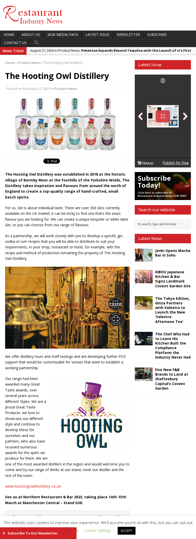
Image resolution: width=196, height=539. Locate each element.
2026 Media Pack (62, 34)
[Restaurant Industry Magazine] (33, 25)
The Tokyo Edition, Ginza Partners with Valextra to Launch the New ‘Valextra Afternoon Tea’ (172, 310)
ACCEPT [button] (126, 530)
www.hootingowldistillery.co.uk (33, 486)
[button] (36, 43)
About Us (31, 34)
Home (9, 34)
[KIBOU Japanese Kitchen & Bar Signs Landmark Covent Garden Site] (144, 280)
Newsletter (128, 34)
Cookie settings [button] (98, 530)
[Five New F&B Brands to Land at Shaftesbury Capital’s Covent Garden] (144, 378)
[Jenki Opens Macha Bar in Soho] (144, 259)
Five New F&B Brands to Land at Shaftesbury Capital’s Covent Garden (171, 379)
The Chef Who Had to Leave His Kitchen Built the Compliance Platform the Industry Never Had (173, 346)
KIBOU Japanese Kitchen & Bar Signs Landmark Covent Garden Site (173, 279)
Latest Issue (97, 34)
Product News (65, 88)
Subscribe (157, 34)
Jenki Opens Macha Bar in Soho (172, 253)
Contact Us (15, 42)
